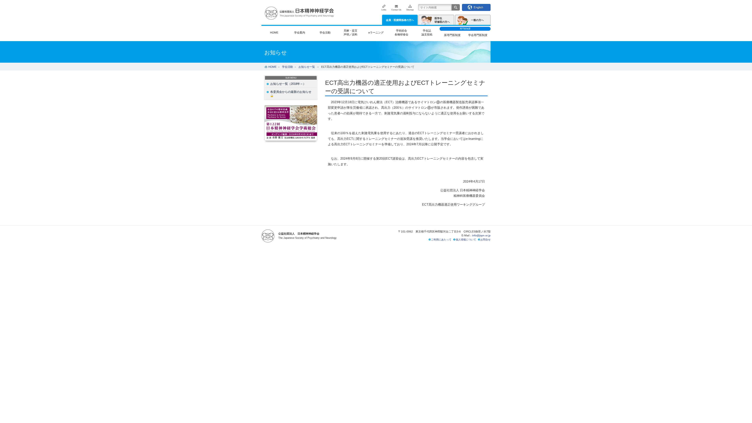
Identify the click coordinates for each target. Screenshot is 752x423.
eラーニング (376, 32)
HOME (274, 32)
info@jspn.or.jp (481, 235)
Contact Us (396, 10)
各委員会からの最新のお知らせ (290, 91)
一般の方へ (477, 20)
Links (383, 10)
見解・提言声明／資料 (350, 32)
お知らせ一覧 (306, 66)
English (478, 7)
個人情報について (466, 239)
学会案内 (299, 32)
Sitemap (410, 10)
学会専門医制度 (477, 35)
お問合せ (485, 239)
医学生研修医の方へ (442, 20)
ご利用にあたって (441, 239)
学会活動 (325, 32)
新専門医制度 (452, 35)
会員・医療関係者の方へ (400, 20)
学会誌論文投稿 (426, 32)
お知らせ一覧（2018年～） (288, 83)
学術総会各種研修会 (401, 32)
